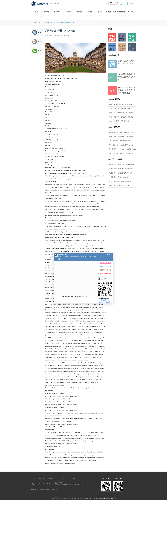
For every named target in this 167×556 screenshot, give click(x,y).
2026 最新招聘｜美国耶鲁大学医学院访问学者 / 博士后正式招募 (122, 153)
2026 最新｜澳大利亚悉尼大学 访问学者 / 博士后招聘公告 (122, 145)
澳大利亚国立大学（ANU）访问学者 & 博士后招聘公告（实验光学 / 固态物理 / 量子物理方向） (122, 149)
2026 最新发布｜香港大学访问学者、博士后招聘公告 (122, 141)
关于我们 (72, 478)
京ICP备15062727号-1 (110, 498)
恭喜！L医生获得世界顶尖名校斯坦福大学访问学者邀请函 (122, 112)
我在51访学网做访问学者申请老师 (120, 181)
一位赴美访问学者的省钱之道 (118, 177)
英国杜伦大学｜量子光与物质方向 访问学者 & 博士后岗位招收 (122, 132)
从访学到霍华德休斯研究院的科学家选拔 (122, 168)
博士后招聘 (48, 23)
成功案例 (51, 478)
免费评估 (131, 3)
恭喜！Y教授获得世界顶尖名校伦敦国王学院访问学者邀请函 (122, 117)
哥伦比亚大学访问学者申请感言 (119, 185)
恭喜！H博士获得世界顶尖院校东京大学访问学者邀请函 (122, 108)
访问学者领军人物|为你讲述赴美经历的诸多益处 (122, 164)
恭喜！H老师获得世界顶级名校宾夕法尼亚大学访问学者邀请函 (122, 121)
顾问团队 (41, 478)
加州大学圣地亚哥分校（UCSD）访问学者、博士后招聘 (122, 136)
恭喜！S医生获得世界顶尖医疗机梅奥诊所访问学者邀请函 (122, 104)
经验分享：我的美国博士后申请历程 (120, 173)
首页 (41, 23)
